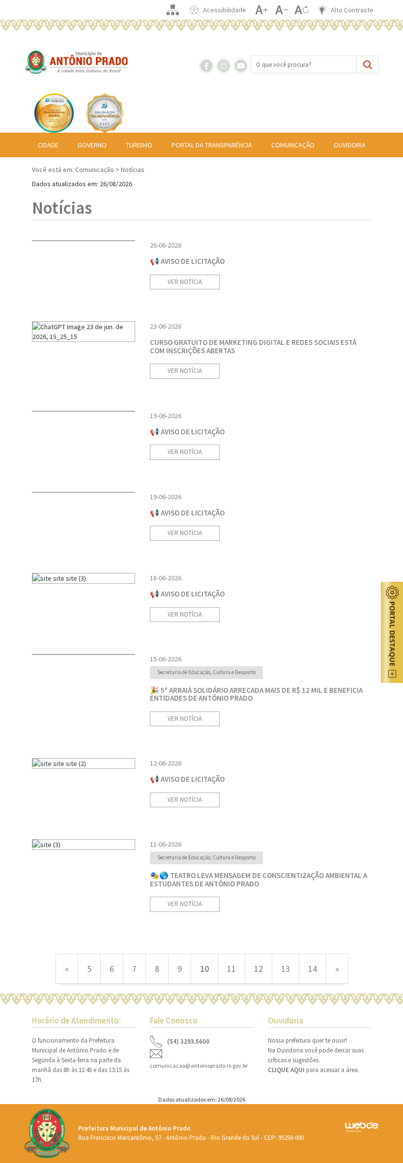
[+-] (301, 10)
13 (285, 968)
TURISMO (139, 145)
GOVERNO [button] (92, 145)
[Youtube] (241, 64)
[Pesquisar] (367, 64)
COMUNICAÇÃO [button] (293, 145)
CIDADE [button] (48, 145)
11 (231, 968)
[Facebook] (207, 64)
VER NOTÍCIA (185, 282)
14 (312, 968)
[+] (261, 10)
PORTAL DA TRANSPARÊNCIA (212, 145)
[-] (281, 10)
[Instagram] (224, 64)
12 (258, 968)
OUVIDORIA (350, 145)
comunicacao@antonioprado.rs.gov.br (199, 1065)
